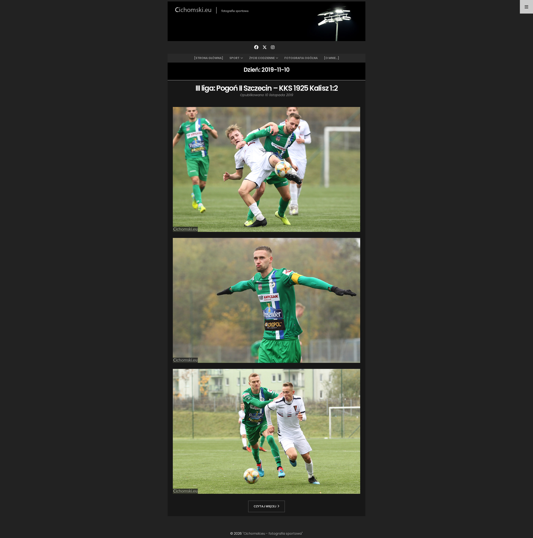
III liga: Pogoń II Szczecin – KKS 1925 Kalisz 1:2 (266, 88)
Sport (234, 58)
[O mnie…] (331, 58)
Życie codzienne (262, 58)
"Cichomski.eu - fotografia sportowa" (273, 533)
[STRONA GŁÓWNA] (208, 58)
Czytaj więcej (265, 506)
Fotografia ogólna (301, 58)
